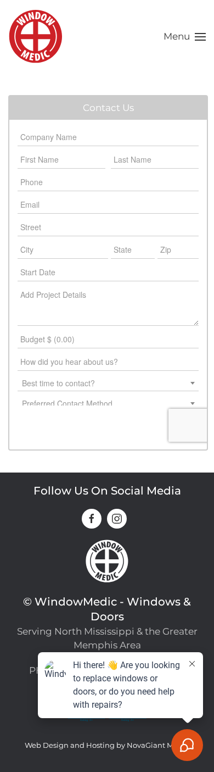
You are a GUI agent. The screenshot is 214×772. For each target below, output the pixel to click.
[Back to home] (35, 36)
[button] (185, 36)
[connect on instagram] (117, 519)
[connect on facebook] (92, 519)
